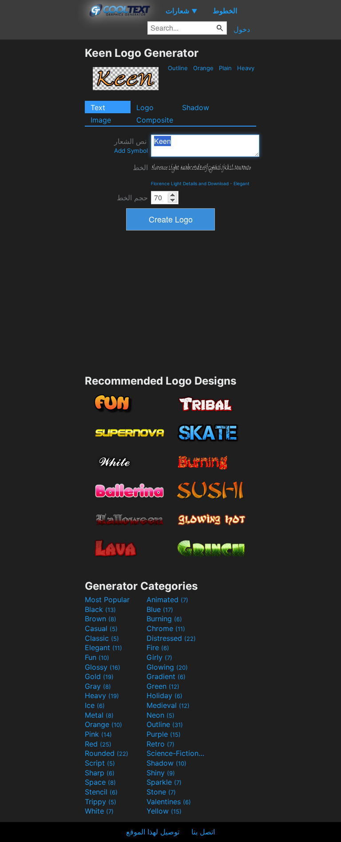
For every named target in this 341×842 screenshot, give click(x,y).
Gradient (166, 676)
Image (101, 119)
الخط (140, 167)
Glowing (167, 667)
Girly (159, 657)
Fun (97, 657)
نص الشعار (131, 145)
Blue (160, 609)
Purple (164, 734)
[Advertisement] (42, 179)
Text (98, 107)
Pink (98, 734)
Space (100, 782)
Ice (95, 705)
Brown (100, 618)
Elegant (242, 183)
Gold (99, 676)
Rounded (106, 753)
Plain (225, 67)
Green (163, 686)
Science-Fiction (176, 753)
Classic (102, 638)
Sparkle (164, 782)
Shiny (161, 772)
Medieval (168, 705)
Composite (154, 119)
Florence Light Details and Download (190, 183)
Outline (178, 67)
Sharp (100, 772)
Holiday (164, 695)
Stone (161, 791)
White (99, 810)
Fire (158, 647)
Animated (167, 599)
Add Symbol (131, 150)
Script (100, 763)
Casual (101, 628)
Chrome (166, 628)
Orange (203, 67)
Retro (160, 743)
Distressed (171, 638)
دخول (242, 29)
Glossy (102, 667)
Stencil (101, 791)
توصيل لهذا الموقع (152, 831)
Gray (98, 686)
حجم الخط (132, 197)
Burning (164, 618)
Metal (99, 715)
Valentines (169, 801)
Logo (145, 107)
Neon (160, 715)
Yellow (164, 810)
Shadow (195, 107)
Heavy (245, 67)
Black (100, 609)
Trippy (100, 801)
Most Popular (107, 599)
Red (98, 743)
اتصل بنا (203, 831)
